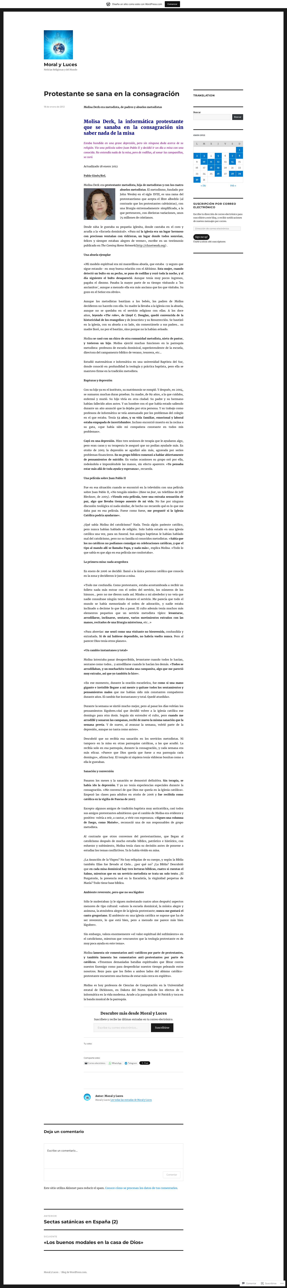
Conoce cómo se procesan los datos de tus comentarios (141, 1188)
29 (239, 173)
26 (218, 173)
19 (218, 167)
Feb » (233, 185)
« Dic (203, 185)
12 (218, 161)
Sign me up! (201, 237)
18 (211, 167)
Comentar (171, 1174)
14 (232, 161)
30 (197, 179)
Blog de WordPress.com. (74, 1272)
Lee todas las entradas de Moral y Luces (131, 1100)
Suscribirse (162, 1027)
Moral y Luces (60, 64)
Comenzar (172, 4)
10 (204, 161)
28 (232, 173)
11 (211, 161)
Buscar (197, 112)
